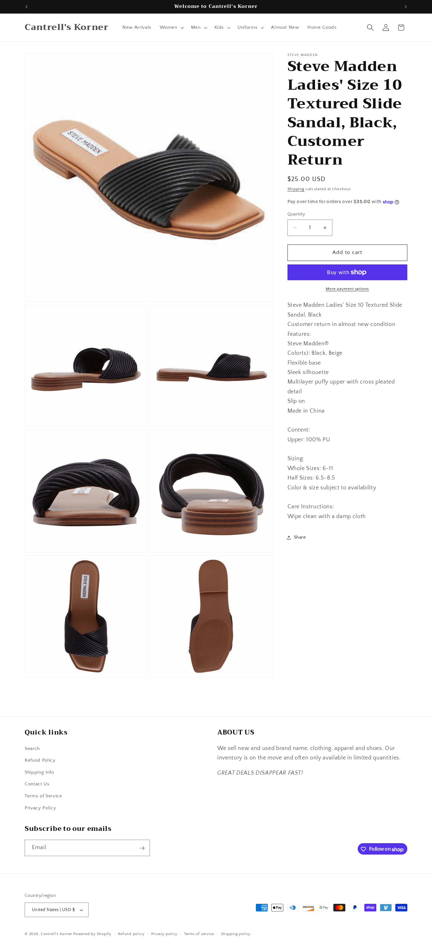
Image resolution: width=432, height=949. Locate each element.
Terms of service (199, 934)
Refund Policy (40, 760)
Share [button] (300, 537)
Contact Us (37, 784)
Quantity (296, 214)
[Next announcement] (406, 6)
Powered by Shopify (92, 934)
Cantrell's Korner (56, 934)
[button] (171, 27)
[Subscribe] (142, 848)
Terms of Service (43, 796)
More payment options (347, 289)
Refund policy (131, 934)
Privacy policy (164, 934)
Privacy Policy (40, 808)
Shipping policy (236, 934)
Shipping (296, 189)
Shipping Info (39, 772)
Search (32, 748)
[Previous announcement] (27, 6)
